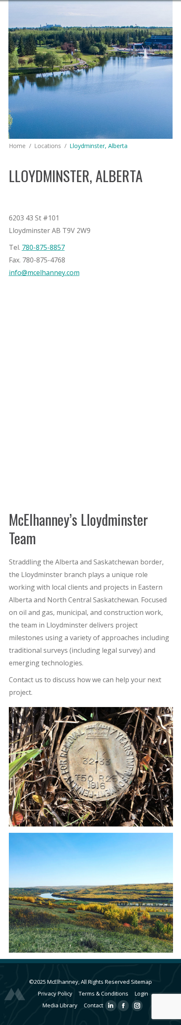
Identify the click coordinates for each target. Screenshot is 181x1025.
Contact (93, 1005)
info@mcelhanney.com (44, 272)
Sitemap (141, 981)
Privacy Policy (55, 993)
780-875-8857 (43, 247)
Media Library (60, 1005)
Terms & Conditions (103, 993)
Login (141, 993)
